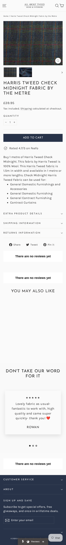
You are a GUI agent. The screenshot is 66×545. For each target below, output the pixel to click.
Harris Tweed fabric (41, 166)
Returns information (21, 233)
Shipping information (22, 223)
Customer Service (18, 480)
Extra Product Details (22, 214)
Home (6, 16)
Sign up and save (17, 501)
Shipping (26, 108)
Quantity (11, 116)
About (8, 489)
